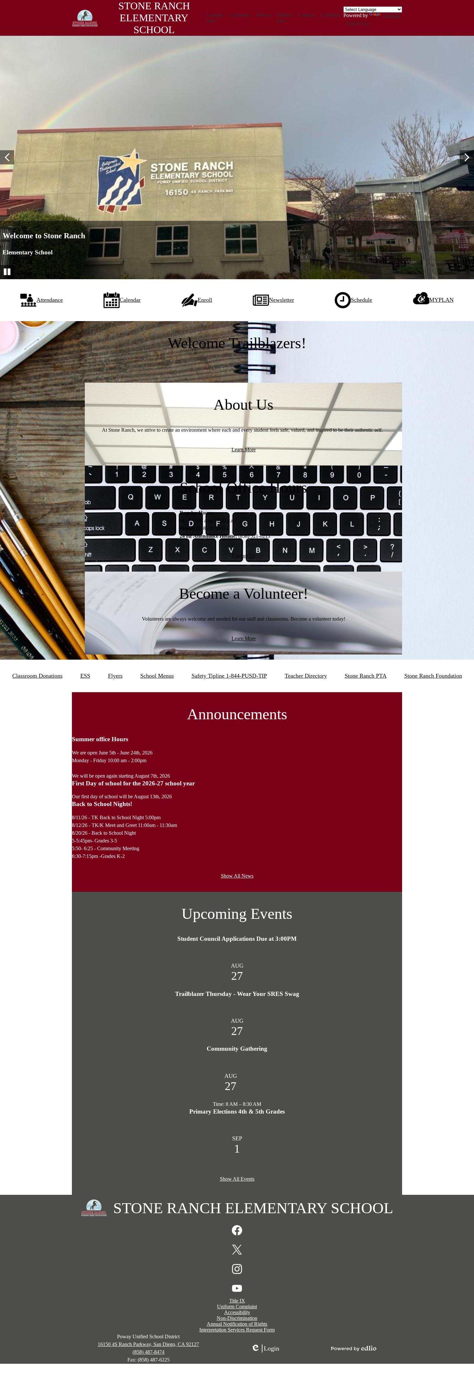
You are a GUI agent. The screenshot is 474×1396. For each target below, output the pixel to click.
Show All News (237, 876)
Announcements (237, 714)
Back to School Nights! (102, 804)
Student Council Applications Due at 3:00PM (237, 938)
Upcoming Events (237, 913)
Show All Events (237, 1179)
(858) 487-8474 (148, 1352)
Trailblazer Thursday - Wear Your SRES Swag (237, 993)
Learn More (244, 449)
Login (265, 1348)
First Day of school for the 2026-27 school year (133, 783)
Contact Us (243, 555)
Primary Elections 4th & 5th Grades (237, 1111)
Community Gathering (237, 1048)
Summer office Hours (100, 739)
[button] (215, 18)
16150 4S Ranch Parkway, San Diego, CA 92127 (148, 1344)
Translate (391, 15)
